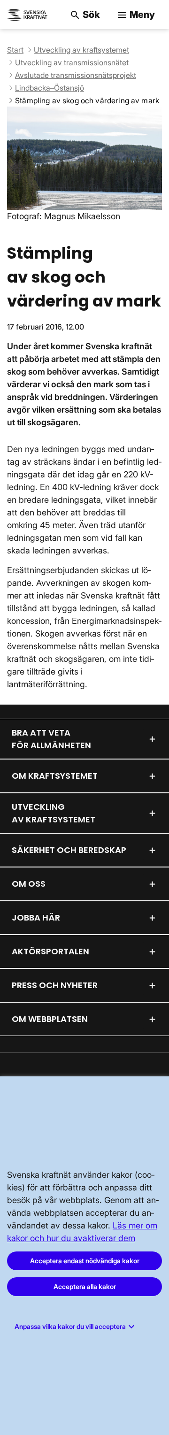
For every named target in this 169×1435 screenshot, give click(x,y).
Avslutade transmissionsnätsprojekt (75, 75)
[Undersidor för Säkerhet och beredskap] (152, 850)
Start (15, 49)
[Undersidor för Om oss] (152, 884)
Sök (84, 15)
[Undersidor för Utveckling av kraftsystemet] (152, 813)
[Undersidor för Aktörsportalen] (152, 951)
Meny (135, 15)
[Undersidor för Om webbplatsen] (152, 1019)
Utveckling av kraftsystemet (81, 49)
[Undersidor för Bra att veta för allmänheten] (152, 738)
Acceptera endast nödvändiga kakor (84, 1261)
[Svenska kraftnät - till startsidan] (28, 15)
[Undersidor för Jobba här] (152, 917)
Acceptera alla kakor (85, 1286)
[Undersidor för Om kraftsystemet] (152, 776)
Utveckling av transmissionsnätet (72, 62)
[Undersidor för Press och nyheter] (152, 985)
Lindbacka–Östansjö (49, 87)
